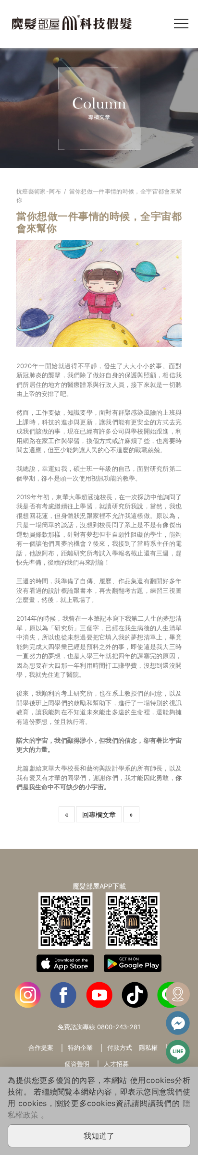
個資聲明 (76, 1064)
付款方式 (119, 1047)
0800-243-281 (118, 1027)
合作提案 (40, 1047)
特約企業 (80, 1047)
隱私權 (148, 1047)
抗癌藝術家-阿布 (38, 191)
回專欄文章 (99, 814)
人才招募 (116, 1064)
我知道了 (99, 1136)
